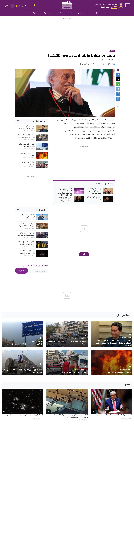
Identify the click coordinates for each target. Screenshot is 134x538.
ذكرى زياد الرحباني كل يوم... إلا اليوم (94, 198)
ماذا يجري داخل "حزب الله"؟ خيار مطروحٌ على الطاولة (27, 243)
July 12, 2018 (79, 138)
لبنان (89, 12)
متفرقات (34, 12)
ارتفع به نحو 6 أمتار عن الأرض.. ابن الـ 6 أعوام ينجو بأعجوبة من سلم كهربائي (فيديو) (70, 416)
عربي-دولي (46, 12)
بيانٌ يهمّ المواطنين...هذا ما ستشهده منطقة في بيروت (26, 136)
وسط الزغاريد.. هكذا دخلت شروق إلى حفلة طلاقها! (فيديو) (27, 252)
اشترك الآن (114, 7)
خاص (70, 12)
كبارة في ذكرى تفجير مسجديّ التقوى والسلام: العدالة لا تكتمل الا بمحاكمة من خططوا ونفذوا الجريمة (26, 127)
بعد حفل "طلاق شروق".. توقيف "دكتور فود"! (27, 216)
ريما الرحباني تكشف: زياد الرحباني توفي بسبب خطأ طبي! (94, 191)
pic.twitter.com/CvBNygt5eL (79, 134)
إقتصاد (58, 12)
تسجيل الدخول (105, 7)
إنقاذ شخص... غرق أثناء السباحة (28, 163)
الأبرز (97, 12)
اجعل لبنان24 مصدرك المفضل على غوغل (95, 63)
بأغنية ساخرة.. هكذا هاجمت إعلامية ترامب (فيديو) (114, 415)
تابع (84, 254)
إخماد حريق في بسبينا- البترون (28, 154)
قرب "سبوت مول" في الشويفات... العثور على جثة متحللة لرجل (23, 371)
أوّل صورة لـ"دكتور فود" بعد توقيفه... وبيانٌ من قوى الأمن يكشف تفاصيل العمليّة (26, 234)
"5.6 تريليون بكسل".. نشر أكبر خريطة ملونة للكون (25, 415)
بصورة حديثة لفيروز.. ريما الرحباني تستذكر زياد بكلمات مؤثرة (65, 199)
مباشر (107, 12)
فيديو (80, 12)
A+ (118, 102)
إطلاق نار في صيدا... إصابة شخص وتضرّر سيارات (27, 145)
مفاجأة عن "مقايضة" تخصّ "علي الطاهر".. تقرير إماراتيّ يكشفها (26, 225)
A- (118, 106)
